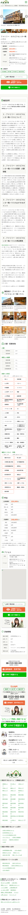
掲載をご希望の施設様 (6, 892)
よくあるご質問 (5, 890)
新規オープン (16, 852)
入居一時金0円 (18, 850)
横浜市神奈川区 (6, 863)
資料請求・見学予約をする (15, 702)
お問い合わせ (4, 894)
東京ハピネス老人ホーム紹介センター (10, 902)
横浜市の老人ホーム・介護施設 (11, 5)
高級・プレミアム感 (17, 855)
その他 (4, 842)
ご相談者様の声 (13, 887)
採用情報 (8, 909)
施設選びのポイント (14, 885)
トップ (2, 5)
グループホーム (6, 837)
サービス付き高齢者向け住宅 (9, 835)
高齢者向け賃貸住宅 (14, 839)
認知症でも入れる (7, 852)
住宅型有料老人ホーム (8, 832)
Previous (1, 16)
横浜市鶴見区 (6, 865)
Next (26, 16)
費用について (4, 885)
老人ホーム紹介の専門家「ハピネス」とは (14, 761)
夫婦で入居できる (16, 863)
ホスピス (5, 839)
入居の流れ (14, 882)
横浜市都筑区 (5, 245)
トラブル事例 (4, 887)
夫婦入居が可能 (6, 855)
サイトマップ (12, 894)
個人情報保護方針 (16, 909)
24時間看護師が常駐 (7, 850)
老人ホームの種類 (5, 882)
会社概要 (3, 909)
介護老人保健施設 (16, 837)
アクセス (16, 892)
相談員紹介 (13, 890)
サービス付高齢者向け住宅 (9, 868)
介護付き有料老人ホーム (8, 830)
